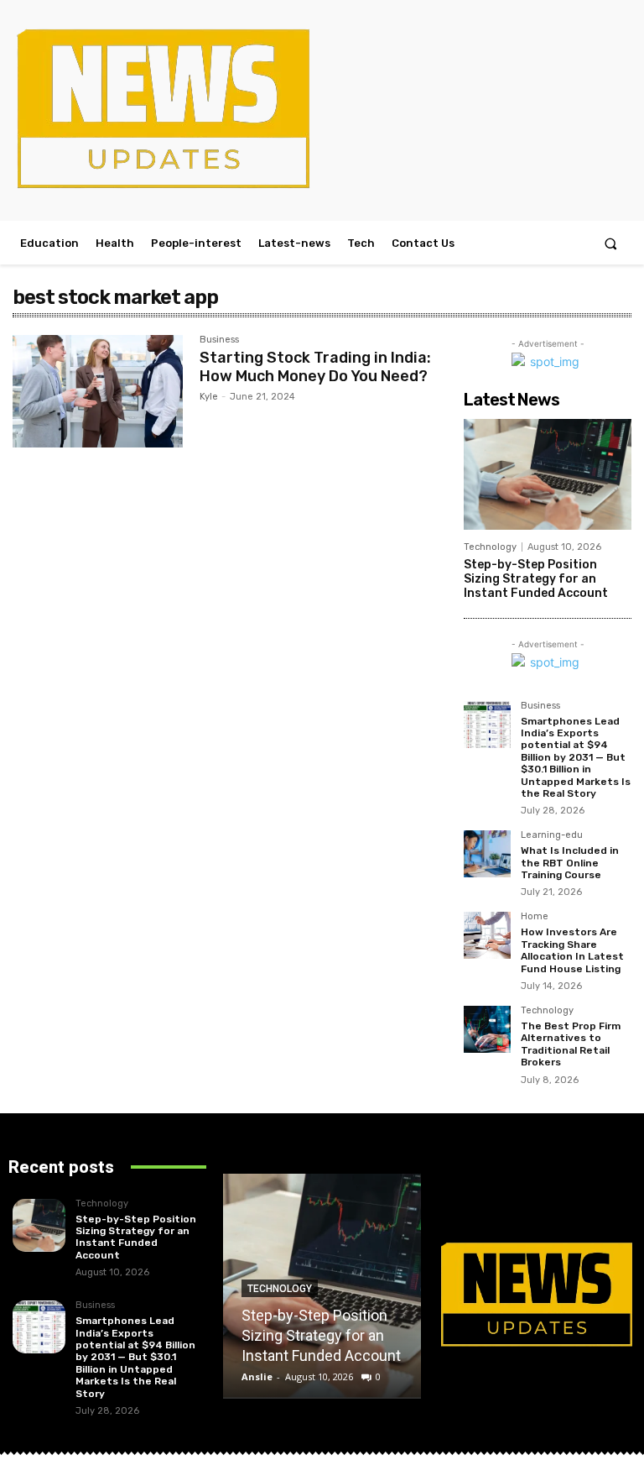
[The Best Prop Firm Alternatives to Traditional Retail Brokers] (487, 1029)
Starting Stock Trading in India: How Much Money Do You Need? (315, 366)
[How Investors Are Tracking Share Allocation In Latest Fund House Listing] (487, 935)
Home (534, 917)
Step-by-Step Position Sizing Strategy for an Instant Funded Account (536, 578)
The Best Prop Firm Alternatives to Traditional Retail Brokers (571, 1044)
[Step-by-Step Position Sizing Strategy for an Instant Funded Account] (547, 474)
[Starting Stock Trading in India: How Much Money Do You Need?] (98, 391)
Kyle (209, 396)
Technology (490, 547)
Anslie (257, 1376)
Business (219, 340)
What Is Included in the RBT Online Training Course (570, 863)
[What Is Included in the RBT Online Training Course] (487, 853)
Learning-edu (552, 835)
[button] (610, 243)
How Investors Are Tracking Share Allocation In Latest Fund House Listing (572, 950)
